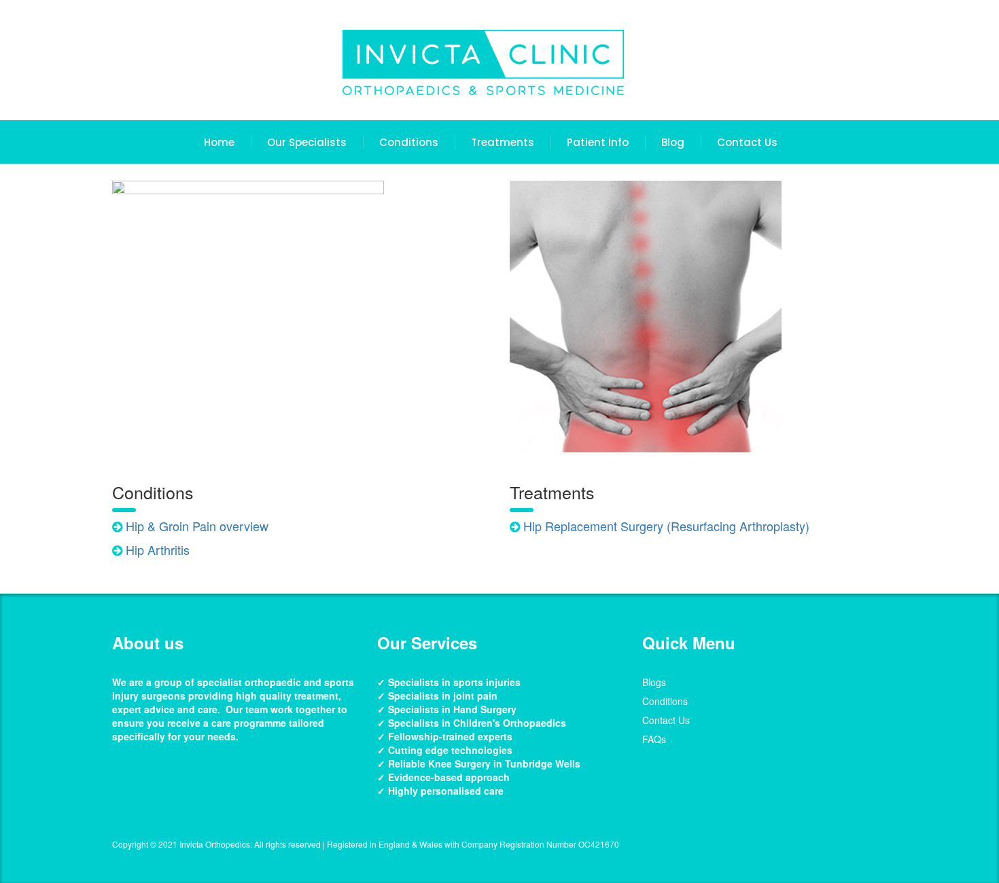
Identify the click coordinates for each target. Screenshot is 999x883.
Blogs (654, 682)
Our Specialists (307, 142)
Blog (672, 142)
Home (219, 142)
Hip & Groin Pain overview (195, 526)
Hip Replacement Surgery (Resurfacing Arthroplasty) (666, 526)
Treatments (502, 142)
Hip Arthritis (158, 549)
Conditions (408, 142)
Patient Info (598, 142)
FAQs (654, 739)
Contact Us (747, 142)
